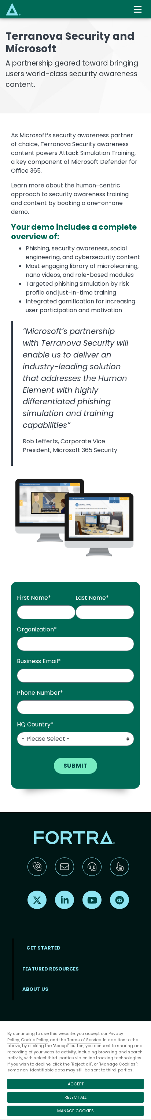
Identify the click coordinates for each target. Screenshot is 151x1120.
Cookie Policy (34, 1040)
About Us (35, 989)
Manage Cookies (75, 1111)
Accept (76, 1084)
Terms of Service (84, 1040)
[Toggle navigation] (138, 9)
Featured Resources (50, 968)
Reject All (75, 1097)
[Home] (13, 9)
